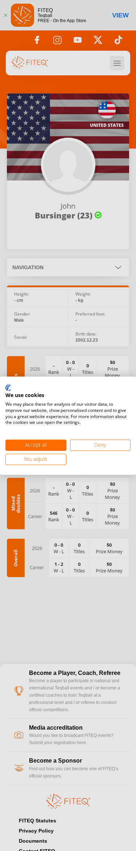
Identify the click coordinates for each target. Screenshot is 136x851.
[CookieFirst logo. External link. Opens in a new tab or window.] (8, 388)
